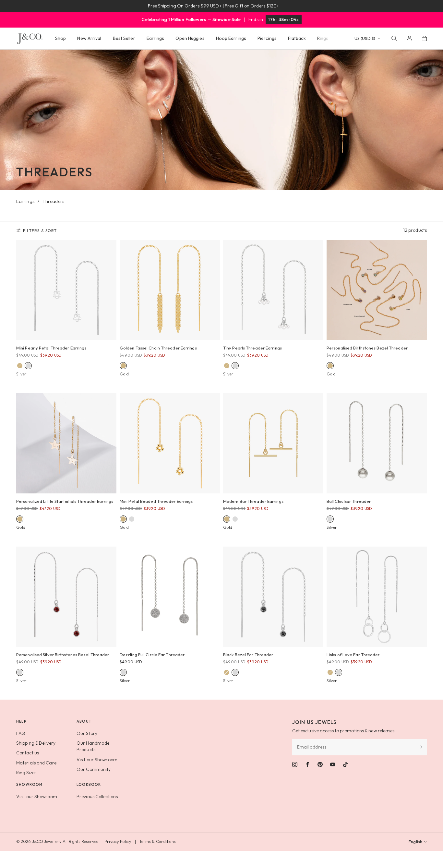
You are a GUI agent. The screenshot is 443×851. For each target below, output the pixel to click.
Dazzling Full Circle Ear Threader (152, 654)
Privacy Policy (117, 841)
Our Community (94, 769)
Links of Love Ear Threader (353, 654)
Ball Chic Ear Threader (349, 501)
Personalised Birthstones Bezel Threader (367, 347)
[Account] (409, 38)
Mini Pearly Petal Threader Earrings (51, 347)
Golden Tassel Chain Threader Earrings (158, 347)
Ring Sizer (26, 772)
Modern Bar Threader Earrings (253, 501)
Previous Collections (97, 796)
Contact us (27, 753)
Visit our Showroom (97, 759)
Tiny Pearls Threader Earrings (252, 347)
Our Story (87, 733)
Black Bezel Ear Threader (248, 654)
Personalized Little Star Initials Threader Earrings (64, 501)
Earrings (25, 201)
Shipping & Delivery (35, 743)
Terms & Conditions (157, 841)
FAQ (20, 733)
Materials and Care (36, 763)
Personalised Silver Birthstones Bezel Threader (62, 654)
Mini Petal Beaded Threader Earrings (156, 501)
